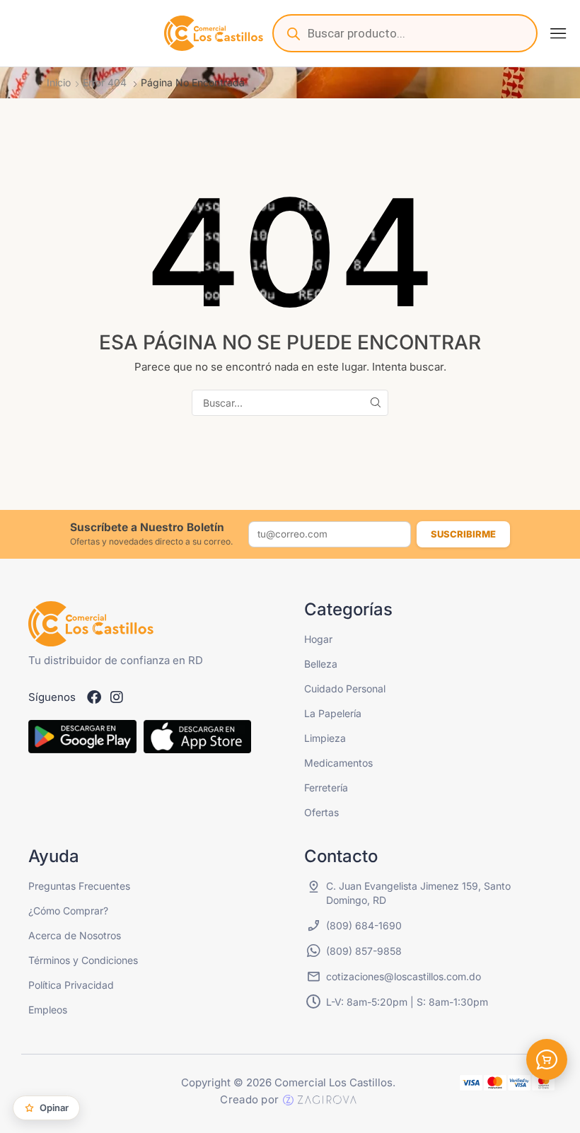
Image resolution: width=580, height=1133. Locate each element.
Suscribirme (463, 534)
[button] (558, 33)
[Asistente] (546, 1059)
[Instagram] (116, 697)
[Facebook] (94, 697)
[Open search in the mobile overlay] (405, 33)
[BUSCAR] (375, 403)
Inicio (59, 82)
